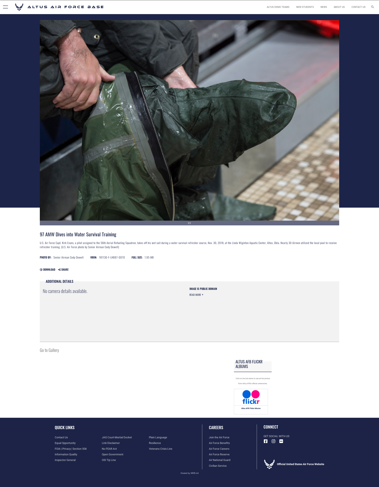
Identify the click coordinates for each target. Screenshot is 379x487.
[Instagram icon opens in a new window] (273, 441)
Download (48, 269)
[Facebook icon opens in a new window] (266, 441)
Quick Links (64, 427)
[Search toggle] (373, 7)
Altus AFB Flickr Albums (251, 408)
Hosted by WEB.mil (190, 473)
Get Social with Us (276, 436)
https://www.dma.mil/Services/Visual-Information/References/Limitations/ (224, 309)
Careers (216, 427)
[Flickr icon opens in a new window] (281, 441)
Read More (196, 295)
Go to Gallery (49, 350)
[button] (5, 7)
